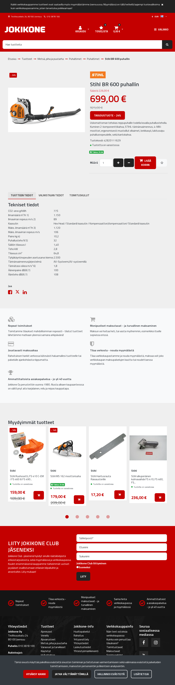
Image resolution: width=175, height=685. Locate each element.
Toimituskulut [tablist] (79, 195)
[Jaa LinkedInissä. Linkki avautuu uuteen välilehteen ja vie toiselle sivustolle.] (26, 293)
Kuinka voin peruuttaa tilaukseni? (118, 641)
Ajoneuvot (46, 632)
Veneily (45, 635)
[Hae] (167, 44)
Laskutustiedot (82, 647)
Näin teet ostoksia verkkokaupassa (116, 633)
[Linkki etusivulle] (25, 29)
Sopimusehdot (114, 655)
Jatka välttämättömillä (71, 674)
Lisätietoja (141, 674)
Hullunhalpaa (48, 655)
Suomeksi (84, 567)
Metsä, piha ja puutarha (54, 643)
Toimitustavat (114, 647)
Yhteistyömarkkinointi (86, 651)
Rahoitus (79, 635)
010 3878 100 (53, 16)
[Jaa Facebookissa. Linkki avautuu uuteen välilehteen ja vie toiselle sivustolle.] (11, 293)
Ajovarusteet (48, 639)
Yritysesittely (81, 639)
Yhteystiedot (81, 643)
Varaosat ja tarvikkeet (53, 647)
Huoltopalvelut (82, 632)
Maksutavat (113, 651)
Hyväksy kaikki (36, 674)
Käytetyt (46, 651)
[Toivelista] (162, 163)
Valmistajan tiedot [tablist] (51, 195)
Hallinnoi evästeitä (111, 674)
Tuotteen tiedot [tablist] (22, 195)
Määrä (94, 163)
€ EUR (156, 16)
